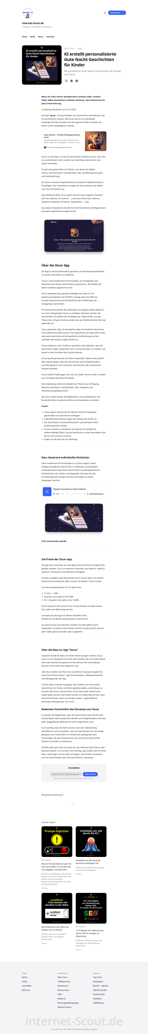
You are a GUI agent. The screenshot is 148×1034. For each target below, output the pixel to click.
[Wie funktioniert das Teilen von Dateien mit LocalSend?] (56, 922)
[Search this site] (104, 12)
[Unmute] (87, 494)
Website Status (64, 1007)
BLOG (32, 37)
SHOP (24, 981)
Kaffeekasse (98, 1003)
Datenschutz (63, 990)
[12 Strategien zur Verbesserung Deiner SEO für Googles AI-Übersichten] (91, 922)
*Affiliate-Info (64, 981)
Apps (80, 48)
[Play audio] (55, 494)
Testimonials (99, 994)
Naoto (94, 1029)
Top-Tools (50, 37)
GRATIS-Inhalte (100, 990)
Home (24, 37)
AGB (60, 994)
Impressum (63, 985)
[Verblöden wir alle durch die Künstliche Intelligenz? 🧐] (91, 857)
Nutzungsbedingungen (68, 1003)
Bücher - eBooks (100, 985)
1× (84, 494)
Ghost (87, 1029)
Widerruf (62, 998)
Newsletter (115, 13)
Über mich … (63, 977)
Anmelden (26, 985)
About (40, 37)
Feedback (97, 998)
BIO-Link (26, 990)
